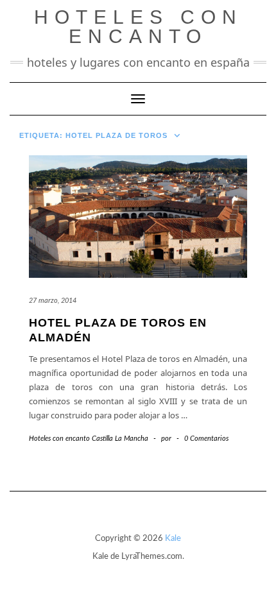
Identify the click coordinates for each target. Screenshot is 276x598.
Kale (173, 538)
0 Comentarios (206, 438)
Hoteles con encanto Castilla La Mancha (88, 438)
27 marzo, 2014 (52, 300)
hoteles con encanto (138, 26)
